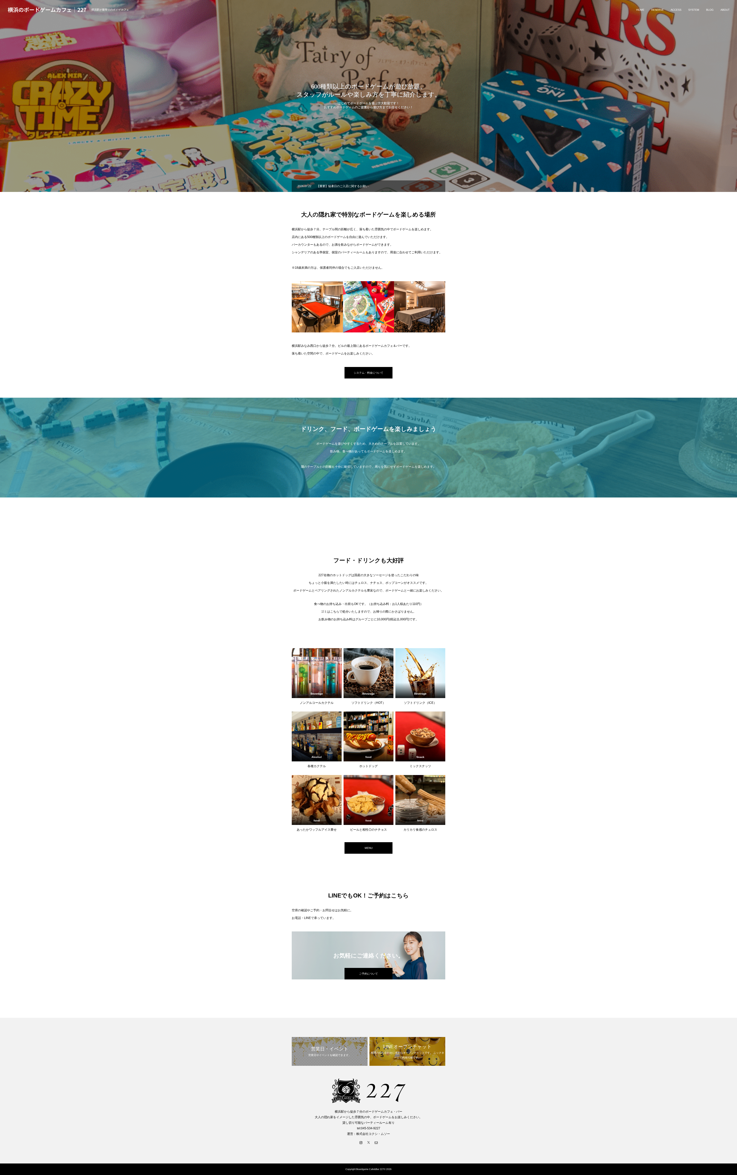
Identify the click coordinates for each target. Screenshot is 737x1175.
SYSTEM (693, 9)
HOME (640, 9)
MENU (369, 847)
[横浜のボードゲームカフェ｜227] (368, 1090)
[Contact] (376, 1142)
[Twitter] (368, 1142)
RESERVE (657, 9)
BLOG (710, 9)
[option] (368, 96)
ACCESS (676, 9)
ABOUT (725, 9)
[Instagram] (361, 1142)
